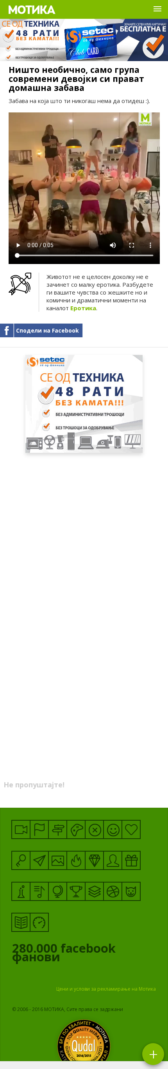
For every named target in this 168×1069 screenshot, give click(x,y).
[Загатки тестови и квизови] (20, 860)
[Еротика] (94, 829)
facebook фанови (64, 954)
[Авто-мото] (39, 922)
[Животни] (131, 891)
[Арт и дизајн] (94, 860)
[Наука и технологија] (20, 891)
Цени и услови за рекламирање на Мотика (106, 989)
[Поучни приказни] (20, 922)
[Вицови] (112, 829)
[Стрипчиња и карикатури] (112, 860)
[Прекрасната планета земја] (57, 891)
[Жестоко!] (76, 860)
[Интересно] (131, 860)
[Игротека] (76, 829)
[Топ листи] (94, 891)
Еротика (83, 308)
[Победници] (76, 891)
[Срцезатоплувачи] (131, 829)
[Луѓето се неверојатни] (39, 860)
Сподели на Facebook (47, 330)
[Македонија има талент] (39, 891)
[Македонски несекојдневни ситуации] (39, 829)
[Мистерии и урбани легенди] (57, 829)
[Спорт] (112, 891)
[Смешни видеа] (20, 829)
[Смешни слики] (57, 860)
